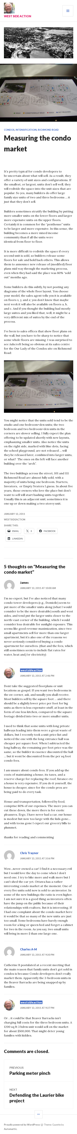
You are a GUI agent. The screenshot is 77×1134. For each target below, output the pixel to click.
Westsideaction (14, 519)
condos (9, 129)
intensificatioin (26, 129)
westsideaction (31, 670)
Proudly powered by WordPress (22, 1124)
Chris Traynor (29, 853)
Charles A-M (28, 949)
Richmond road (48, 129)
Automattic (10, 1129)
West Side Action (17, 16)
